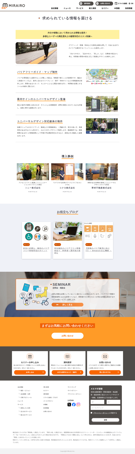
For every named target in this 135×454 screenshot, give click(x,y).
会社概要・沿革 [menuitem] (25, 394)
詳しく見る (67, 305)
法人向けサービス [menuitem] (26, 411)
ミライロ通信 (122, 3)
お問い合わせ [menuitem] (47, 411)
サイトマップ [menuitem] (72, 387)
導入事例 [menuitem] (92, 8)
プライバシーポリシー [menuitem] (75, 394)
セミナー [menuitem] (105, 8)
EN (132, 3)
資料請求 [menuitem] (46, 394)
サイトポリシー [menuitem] (72, 390)
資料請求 (87, 3)
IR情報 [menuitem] (117, 8)
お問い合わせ (105, 3)
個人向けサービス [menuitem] (26, 415)
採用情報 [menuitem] (128, 8)
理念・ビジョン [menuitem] (25, 390)
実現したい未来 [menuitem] (25, 408)
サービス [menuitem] (79, 8)
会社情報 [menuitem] (54, 8)
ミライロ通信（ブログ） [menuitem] (51, 397)
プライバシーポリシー (101, 413)
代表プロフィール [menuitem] (26, 397)
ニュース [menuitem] (67, 8)
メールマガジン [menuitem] (48, 401)
